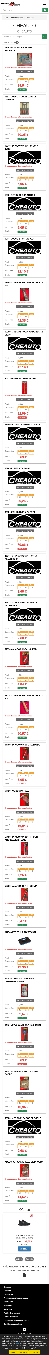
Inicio (6, 17)
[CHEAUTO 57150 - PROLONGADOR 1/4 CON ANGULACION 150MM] (24, 848)
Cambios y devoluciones (13, 1324)
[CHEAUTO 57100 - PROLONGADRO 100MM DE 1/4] (24, 753)
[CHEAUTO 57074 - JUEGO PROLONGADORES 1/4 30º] (24, 707)
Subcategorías (17, 17)
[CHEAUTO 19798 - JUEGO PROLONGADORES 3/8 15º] (24, 294)
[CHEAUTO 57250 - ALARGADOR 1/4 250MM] (24, 894)
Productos (8, 1305)
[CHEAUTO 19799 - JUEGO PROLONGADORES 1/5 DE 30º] (24, 343)
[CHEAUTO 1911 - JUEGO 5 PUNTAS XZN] (24, 247)
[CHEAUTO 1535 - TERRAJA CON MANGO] (24, 203)
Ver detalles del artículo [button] (25, 72)
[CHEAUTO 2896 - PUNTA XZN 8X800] (24, 477)
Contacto (7, 1290)
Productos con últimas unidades (16, 1298)
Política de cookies (11, 1316)
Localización (8, 1294)
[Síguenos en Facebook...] (24, 1329)
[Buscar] (45, 10)
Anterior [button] (19, 1259)
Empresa (7, 1287)
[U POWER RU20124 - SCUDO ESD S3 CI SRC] (24, 1223)
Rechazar (23, 1352)
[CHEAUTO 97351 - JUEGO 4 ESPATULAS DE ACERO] (24, 1083)
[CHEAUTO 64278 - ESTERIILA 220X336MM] (24, 941)
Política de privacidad (12, 1313)
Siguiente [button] (29, 1259)
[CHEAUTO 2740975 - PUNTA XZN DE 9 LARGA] (24, 433)
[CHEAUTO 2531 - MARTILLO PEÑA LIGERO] (24, 387)
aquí (17, 1343)
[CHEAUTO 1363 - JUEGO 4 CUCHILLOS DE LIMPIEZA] (24, 108)
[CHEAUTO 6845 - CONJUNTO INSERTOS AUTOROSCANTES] (24, 990)
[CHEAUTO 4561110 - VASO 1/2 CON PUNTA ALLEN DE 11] (24, 567)
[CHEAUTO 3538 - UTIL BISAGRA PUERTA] (24, 521)
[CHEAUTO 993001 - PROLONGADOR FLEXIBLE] (24, 1127)
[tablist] (24, 1237)
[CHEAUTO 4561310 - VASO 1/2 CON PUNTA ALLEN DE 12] (24, 614)
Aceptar (13, 1352)
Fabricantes (8, 1301)
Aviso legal (8, 1309)
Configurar (34, 1352)
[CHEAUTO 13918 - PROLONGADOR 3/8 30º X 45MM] (24, 157)
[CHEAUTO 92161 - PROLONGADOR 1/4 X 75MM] (24, 1034)
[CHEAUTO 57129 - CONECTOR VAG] (24, 799)
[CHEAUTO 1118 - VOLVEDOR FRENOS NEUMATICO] (24, 59)
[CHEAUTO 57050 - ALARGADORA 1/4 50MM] (24, 658)
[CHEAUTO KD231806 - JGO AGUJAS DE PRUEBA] (24, 1170)
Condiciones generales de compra (16, 1320)
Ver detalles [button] (24, 1248)
